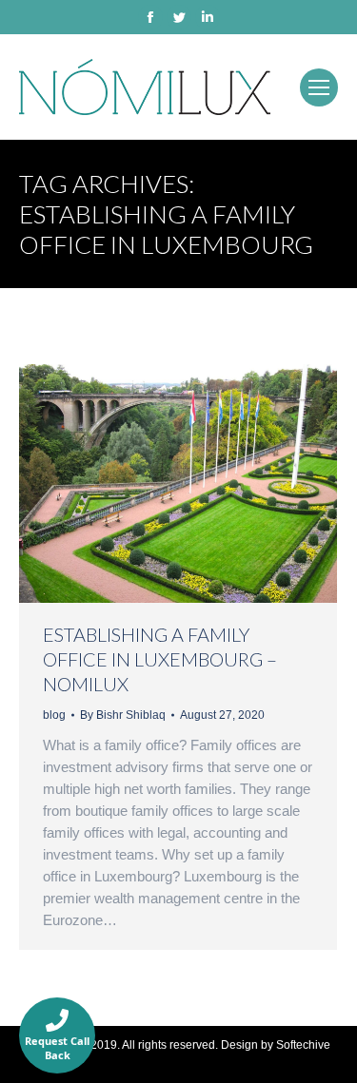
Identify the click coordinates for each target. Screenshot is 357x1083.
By (123, 715)
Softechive (303, 1045)
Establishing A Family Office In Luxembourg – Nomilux (160, 659)
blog (54, 715)
